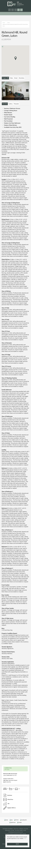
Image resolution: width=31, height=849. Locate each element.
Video (11, 78)
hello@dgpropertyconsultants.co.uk (15, 832)
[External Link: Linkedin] (15, 10)
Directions (21, 78)
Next (27, 90)
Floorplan (16, 104)
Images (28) (5, 78)
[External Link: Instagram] (12, 10)
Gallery (10, 104)
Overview (4, 103)
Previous (3, 90)
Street (15, 78)
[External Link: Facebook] (9, 10)
